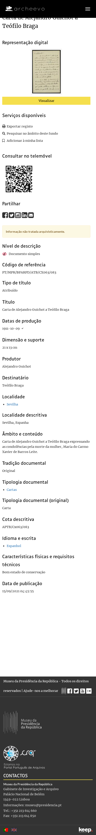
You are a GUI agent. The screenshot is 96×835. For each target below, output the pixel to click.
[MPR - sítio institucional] (64, 690)
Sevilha (12, 404)
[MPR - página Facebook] (70, 690)
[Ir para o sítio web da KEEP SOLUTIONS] (86, 830)
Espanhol (14, 546)
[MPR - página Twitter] (77, 690)
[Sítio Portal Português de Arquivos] (24, 757)
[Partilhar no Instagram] (18, 215)
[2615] (46, 72)
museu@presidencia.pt (43, 805)
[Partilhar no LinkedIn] (25, 215)
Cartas (12, 490)
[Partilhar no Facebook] (5, 215)
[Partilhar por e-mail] (31, 215)
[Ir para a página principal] (22, 9)
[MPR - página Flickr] (89, 690)
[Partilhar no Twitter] (12, 215)
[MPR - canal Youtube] (83, 689)
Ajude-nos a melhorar (40, 691)
